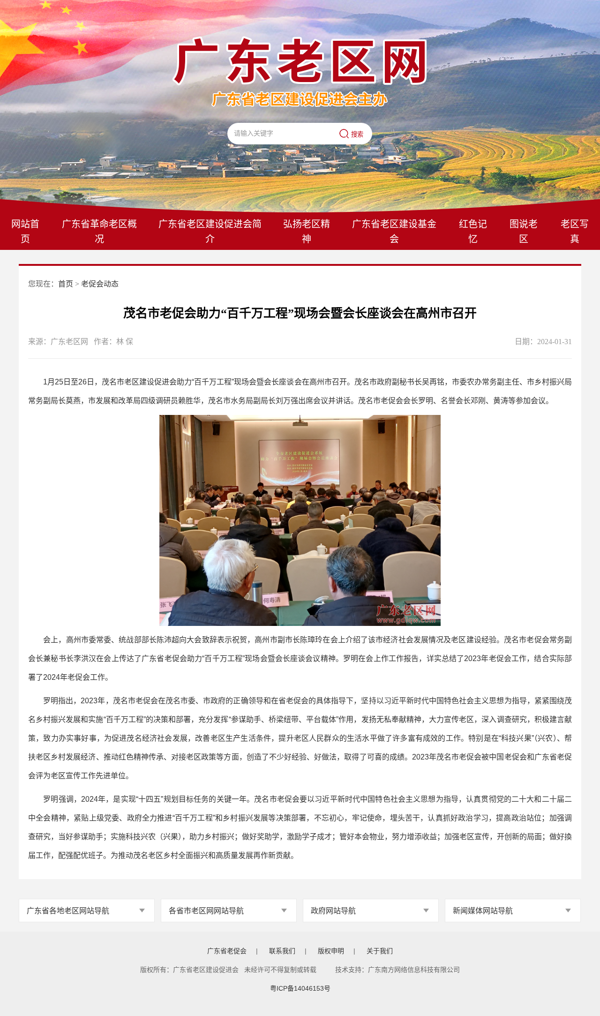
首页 (65, 284)
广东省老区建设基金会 (394, 231)
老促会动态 (100, 284)
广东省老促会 (227, 951)
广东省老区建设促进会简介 (210, 231)
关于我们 (380, 951)
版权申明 (331, 951)
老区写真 (575, 231)
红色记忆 (473, 231)
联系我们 (282, 951)
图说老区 (524, 231)
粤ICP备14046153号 (300, 988)
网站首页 (25, 231)
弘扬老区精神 (306, 231)
